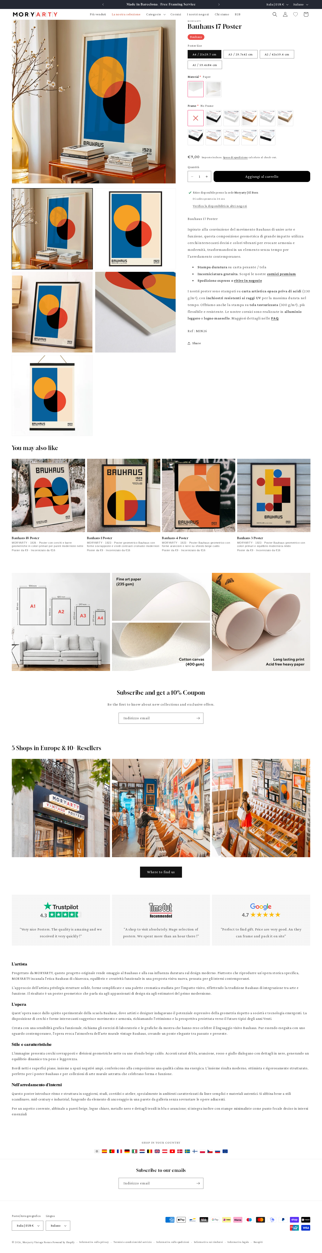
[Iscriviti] (198, 718)
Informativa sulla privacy (94, 1242)
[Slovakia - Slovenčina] (217, 1151)
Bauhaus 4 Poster (175, 538)
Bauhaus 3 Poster (250, 538)
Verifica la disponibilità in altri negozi (220, 206)
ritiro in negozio (248, 280)
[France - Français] (119, 1151)
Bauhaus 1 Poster (100, 538)
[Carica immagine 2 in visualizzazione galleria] (135, 228)
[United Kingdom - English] (157, 1151)
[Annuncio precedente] (103, 4)
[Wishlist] (295, 14)
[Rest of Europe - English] (225, 1151)
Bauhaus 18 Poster (25, 538)
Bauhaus (196, 37)
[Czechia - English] (210, 1151)
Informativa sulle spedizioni (172, 1242)
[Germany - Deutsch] (127, 1151)
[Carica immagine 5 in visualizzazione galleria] (52, 395)
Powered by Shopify (64, 1242)
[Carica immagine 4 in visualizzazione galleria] (135, 312)
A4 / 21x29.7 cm (204, 54)
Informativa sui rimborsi (208, 1242)
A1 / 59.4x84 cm (205, 65)
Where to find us (161, 872)
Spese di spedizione (235, 157)
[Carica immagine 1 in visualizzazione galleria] (52, 228)
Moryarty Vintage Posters (37, 1242)
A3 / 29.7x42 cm (240, 54)
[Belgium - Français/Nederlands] (150, 1151)
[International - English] (97, 1151)
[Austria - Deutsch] (165, 1151)
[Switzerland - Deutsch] (172, 1151)
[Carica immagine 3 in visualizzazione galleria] (52, 312)
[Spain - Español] (104, 1151)
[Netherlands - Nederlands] (142, 1151)
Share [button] (196, 343)
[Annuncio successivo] (219, 4)
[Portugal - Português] (112, 1151)
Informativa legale (238, 1242)
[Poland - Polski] (202, 1151)
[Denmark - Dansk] (180, 1151)
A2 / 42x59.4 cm (277, 54)
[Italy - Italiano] (134, 1151)
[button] (155, 14)
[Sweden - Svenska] (187, 1151)
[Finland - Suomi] (195, 1151)
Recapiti (258, 1242)
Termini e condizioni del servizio (133, 1242)
